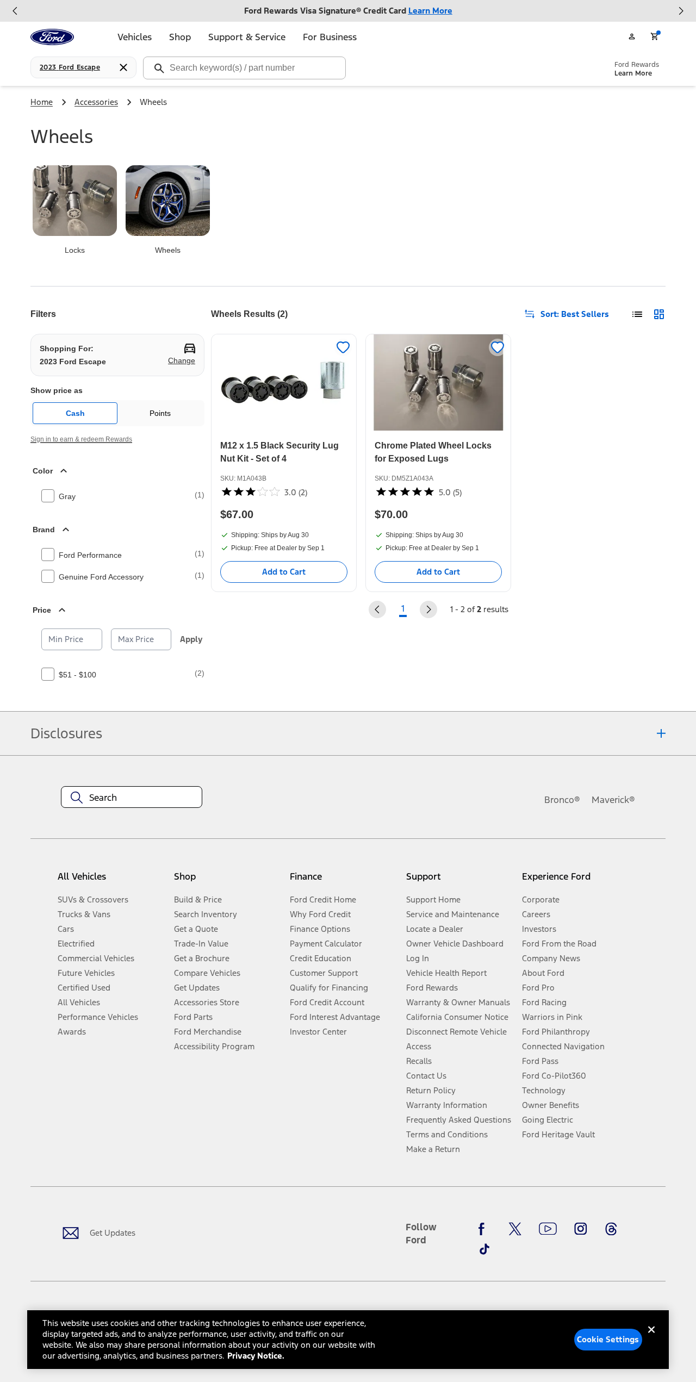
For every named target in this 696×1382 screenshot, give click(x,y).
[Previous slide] (15, 11)
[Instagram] (580, 1229)
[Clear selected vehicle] (123, 67)
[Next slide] (680, 11)
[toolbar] (348, 11)
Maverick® (613, 800)
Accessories (96, 102)
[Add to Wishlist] (343, 347)
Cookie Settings (608, 1339)
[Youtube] (548, 1229)
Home (41, 102)
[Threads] (611, 1229)
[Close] (651, 1338)
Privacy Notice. (255, 1355)
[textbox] (131, 797)
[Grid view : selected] (659, 314)
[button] (227, 880)
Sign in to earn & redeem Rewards (81, 439)
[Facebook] (484, 1229)
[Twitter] (514, 1229)
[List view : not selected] (637, 314)
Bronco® (562, 800)
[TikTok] (484, 1248)
